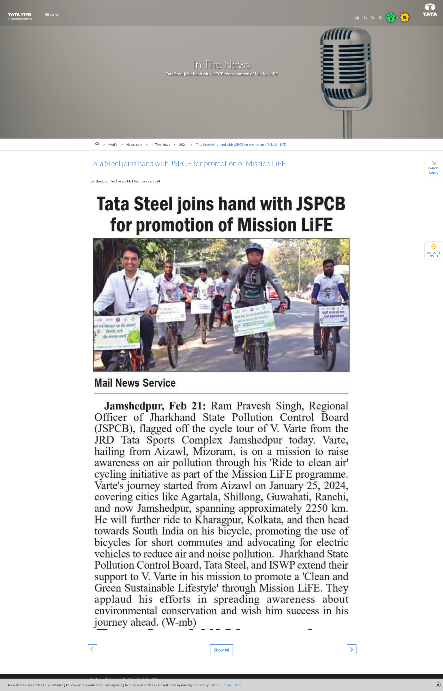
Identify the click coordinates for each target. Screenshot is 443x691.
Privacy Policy (208, 685)
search (372, 17)
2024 (183, 144)
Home (357, 17)
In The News (160, 144)
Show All (221, 649)
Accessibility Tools (390, 17)
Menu (55, 15)
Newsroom (134, 144)
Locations (380, 17)
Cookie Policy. (231, 685)
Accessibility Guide (404, 17)
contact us (365, 17)
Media (112, 144)
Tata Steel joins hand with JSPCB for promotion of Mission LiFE (241, 144)
